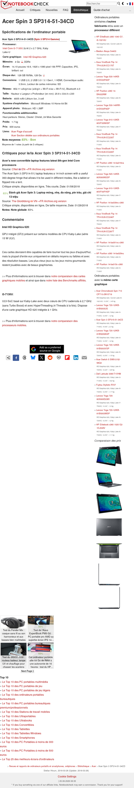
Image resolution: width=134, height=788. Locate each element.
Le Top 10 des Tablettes (16, 729)
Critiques (35, 10)
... (130, 10)
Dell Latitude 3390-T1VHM (108, 373)
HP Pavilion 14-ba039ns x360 (110, 202)
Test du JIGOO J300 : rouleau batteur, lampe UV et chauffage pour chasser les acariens (13, 661)
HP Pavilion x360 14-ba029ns (110, 253)
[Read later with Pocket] (59, 358)
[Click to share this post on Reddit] (50, 358)
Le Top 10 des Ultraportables (19, 716)
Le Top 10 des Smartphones (18, 737)
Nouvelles (52, 10)
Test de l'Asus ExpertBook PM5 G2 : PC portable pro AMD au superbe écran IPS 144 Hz (41, 635)
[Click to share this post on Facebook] (16, 358)
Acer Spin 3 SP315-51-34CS (109, 319)
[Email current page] (84, 358)
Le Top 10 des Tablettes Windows (21, 733)
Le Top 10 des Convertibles (18, 725)
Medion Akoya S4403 (106, 51)
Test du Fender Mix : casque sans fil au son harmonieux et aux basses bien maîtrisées (13, 634)
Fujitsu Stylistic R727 (106, 384)
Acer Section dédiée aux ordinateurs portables (35, 135)
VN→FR (38, 201)
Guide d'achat (102, 10)
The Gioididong (21, 201)
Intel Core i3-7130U (13, 48)
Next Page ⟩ (27, 671)
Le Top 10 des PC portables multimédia (25, 682)
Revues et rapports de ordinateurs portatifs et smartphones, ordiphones (42, 766)
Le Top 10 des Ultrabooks (17, 720)
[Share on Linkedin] (76, 358)
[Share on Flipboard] (67, 358)
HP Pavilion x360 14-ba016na (110, 162)
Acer (94, 766)
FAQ (65, 10)
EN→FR (27, 169)
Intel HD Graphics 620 (34, 56)
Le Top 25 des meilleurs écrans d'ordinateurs (28, 759)
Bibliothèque (81, 10)
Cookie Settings (67, 776)
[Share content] (8, 357)
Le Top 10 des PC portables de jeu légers (26, 690)
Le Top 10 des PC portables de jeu (22, 686)
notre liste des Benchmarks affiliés (66, 280)
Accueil (20, 10)
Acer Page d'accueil (21, 131)
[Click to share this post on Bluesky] (33, 358)
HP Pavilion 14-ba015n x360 (109, 264)
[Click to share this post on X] (41, 358)
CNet (15, 169)
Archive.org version (43, 169)
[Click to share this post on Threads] (24, 358)
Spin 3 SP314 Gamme (47, 39)
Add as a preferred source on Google (50, 349)
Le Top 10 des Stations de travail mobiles (26, 712)
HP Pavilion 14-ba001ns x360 (110, 242)
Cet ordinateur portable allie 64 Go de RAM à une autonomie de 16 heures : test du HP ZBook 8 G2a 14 (41, 662)
